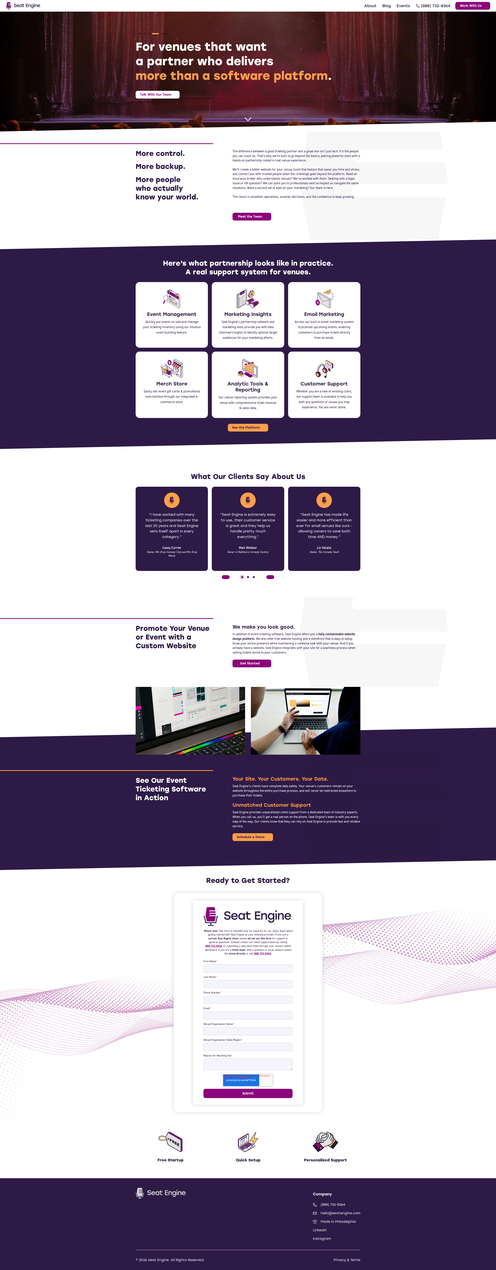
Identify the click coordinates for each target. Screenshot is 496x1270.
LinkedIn (320, 1230)
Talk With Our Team (155, 94)
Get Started (250, 663)
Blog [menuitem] (386, 5)
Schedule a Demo (251, 837)
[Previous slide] (226, 577)
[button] (138, 33)
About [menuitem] (370, 5)
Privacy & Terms (347, 1260)
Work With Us (471, 6)
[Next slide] (270, 577)
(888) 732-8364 (333, 1204)
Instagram (322, 1239)
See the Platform (246, 427)
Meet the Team (250, 216)
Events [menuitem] (403, 5)
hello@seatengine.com (340, 1213)
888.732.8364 (213, 946)
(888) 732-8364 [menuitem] (435, 5)
